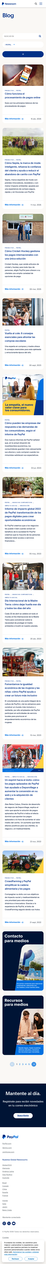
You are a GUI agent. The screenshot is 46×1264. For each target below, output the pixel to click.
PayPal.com (6, 1143)
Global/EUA (7, 1165)
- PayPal (7, 45)
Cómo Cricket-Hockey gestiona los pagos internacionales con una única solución (22, 255)
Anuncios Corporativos (22, 502)
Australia (5, 1178)
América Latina (8, 1171)
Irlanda (5, 1201)
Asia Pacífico (7, 1175)
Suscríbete (23, 1116)
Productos (9, 90)
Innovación (25, 505)
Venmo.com (7, 1148)
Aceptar (31, 1259)
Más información (12, 119)
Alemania (6, 1168)
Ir (23, 54)
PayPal (18, 90)
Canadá (5, 1186)
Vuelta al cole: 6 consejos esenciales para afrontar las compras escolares (20, 337)
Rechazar (15, 1259)
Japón (4, 1207)
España (5, 1192)
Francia (5, 1195)
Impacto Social (11, 505)
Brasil (4, 1183)
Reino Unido (7, 1210)
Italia (4, 1204)
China (4, 1189)
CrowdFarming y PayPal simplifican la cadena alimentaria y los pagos (18, 885)
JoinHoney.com (8, 1152)
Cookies (5, 1237)
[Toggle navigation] (41, 3)
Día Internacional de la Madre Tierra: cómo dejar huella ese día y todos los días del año (23, 605)
